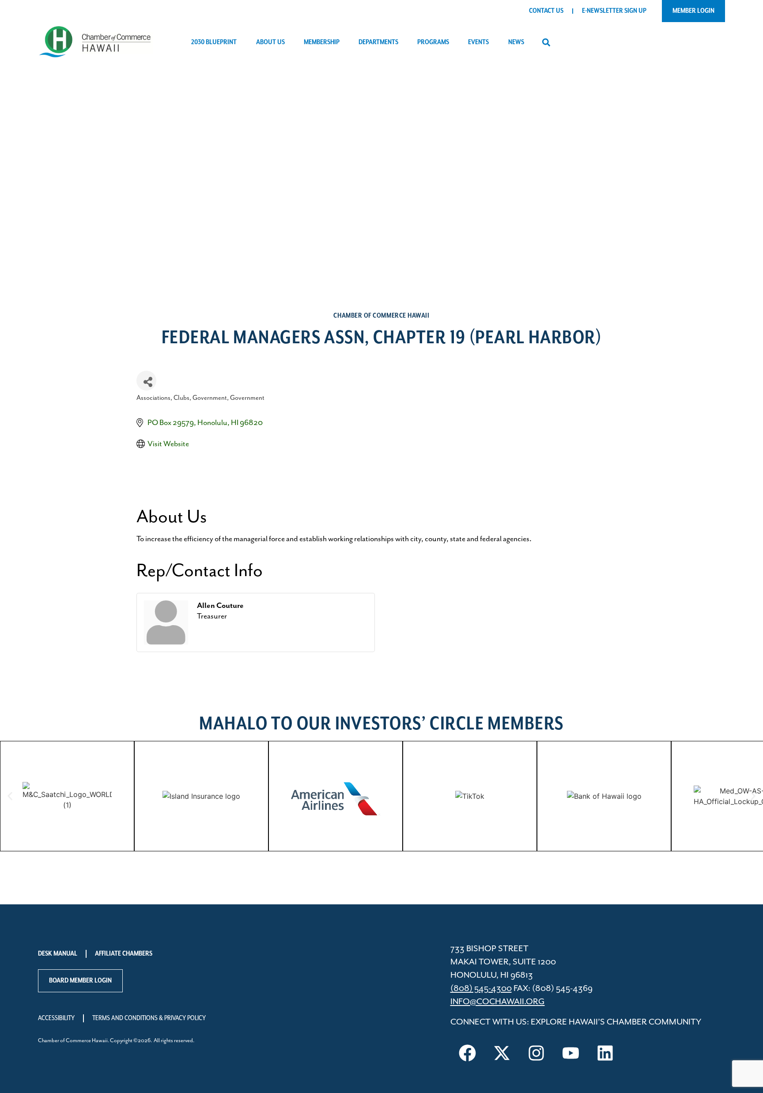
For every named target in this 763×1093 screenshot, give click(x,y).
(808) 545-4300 (481, 988)
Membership (322, 42)
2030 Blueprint (214, 42)
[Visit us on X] (502, 1053)
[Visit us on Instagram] (536, 1053)
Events (478, 42)
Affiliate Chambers (123, 954)
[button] (546, 42)
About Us (270, 42)
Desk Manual (57, 954)
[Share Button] (146, 381)
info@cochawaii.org (497, 1002)
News (516, 42)
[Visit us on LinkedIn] (605, 1053)
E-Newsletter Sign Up (614, 11)
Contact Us (546, 11)
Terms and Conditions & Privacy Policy (149, 1018)
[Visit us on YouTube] (571, 1053)
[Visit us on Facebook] (467, 1053)
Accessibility (56, 1018)
